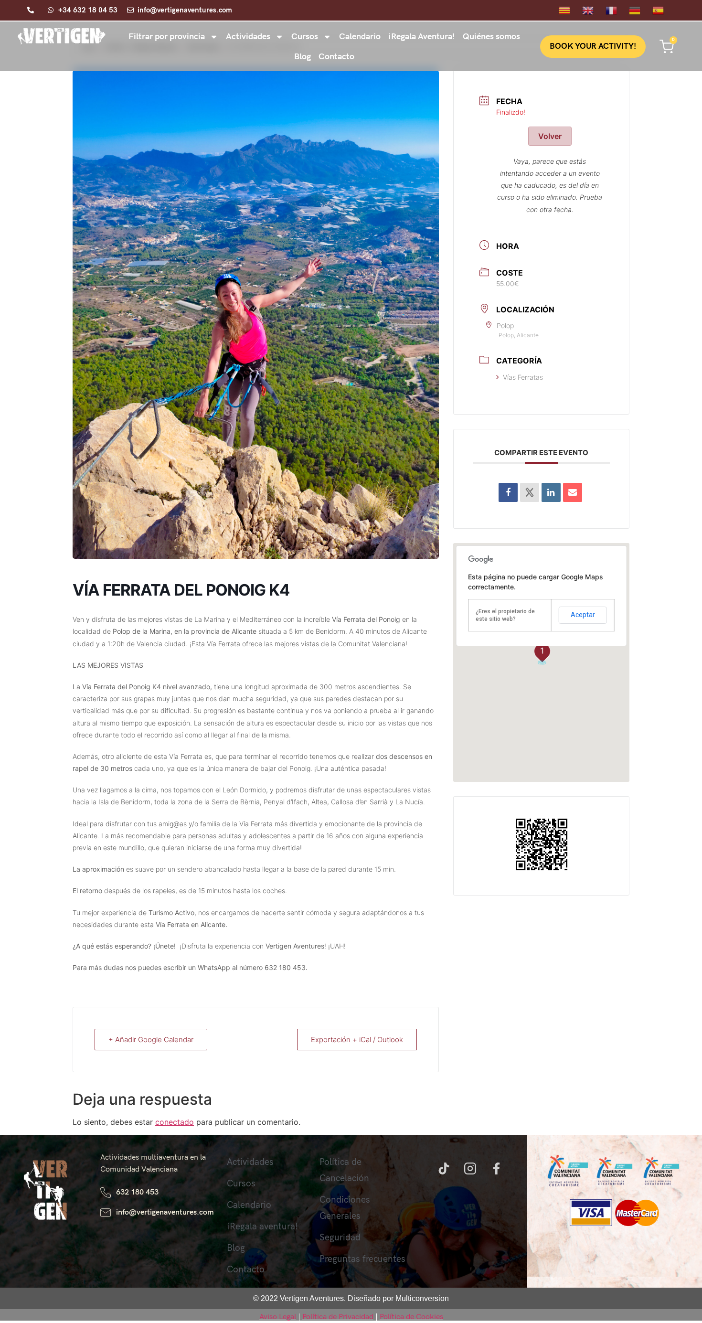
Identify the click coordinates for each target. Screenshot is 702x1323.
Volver (550, 136)
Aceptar (583, 615)
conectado (174, 1122)
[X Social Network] (529, 492)
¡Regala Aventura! (421, 37)
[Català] (570, 9)
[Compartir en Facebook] (508, 492)
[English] (594, 9)
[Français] (617, 9)
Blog (302, 57)
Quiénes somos (491, 37)
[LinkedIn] (551, 492)
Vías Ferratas (523, 377)
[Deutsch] (640, 9)
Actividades (248, 37)
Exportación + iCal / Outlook (357, 1039)
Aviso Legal (277, 1317)
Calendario (360, 37)
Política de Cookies (411, 1317)
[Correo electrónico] (572, 492)
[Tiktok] (444, 1169)
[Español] (664, 9)
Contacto (336, 57)
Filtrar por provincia (166, 37)
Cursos (304, 37)
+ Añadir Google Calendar (150, 1039)
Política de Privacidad (337, 1317)
